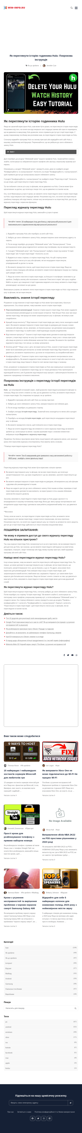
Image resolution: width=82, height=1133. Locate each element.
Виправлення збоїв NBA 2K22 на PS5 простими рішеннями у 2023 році (59, 838)
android (41, 1027)
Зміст (12, 152)
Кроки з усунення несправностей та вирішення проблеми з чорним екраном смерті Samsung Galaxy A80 (20, 903)
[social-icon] (32, 1118)
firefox (41, 1068)
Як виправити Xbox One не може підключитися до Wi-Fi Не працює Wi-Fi (60, 774)
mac (41, 1058)
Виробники (41, 994)
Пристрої (29, 828)
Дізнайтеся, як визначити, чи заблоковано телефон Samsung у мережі (33, 633)
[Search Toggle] (72, 8)
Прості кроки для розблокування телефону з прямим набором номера (19, 837)
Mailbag (35, 893)
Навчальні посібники (41, 989)
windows (41, 1032)
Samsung (41, 984)
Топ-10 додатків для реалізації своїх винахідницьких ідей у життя (31, 618)
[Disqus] (41, 696)
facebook (41, 1053)
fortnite (41, 1048)
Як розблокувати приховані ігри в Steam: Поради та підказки (30, 629)
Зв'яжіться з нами (24, 1112)
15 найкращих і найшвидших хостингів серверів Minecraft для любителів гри (20, 774)
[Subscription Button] (70, 1102)
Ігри (57, 765)
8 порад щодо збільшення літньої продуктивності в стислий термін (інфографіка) (38, 640)
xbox (41, 1037)
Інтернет (41, 963)
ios (41, 1042)
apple (41, 1063)
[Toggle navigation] (76, 8)
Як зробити (25, 765)
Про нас (10, 1112)
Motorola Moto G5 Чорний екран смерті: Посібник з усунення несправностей (36, 644)
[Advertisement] (41, 28)
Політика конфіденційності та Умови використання (55, 1112)
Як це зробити (33, 66)
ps (41, 1022)
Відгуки (64, 893)
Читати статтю (10, 795)
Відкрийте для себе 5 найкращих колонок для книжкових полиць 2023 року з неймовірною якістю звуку (59, 903)
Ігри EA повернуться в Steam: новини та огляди (24, 637)
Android (41, 979)
